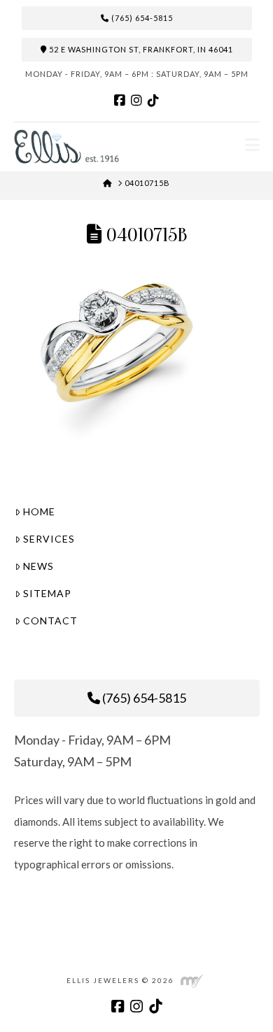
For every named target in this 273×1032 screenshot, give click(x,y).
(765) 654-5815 (141, 17)
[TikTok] (153, 100)
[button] (252, 144)
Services (49, 539)
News (38, 566)
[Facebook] (119, 100)
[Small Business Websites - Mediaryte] (191, 980)
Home (39, 511)
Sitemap (47, 593)
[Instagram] (136, 100)
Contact (50, 620)
